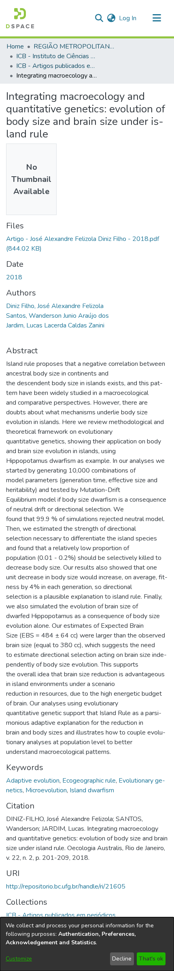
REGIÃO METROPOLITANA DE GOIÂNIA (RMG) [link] (74, 46)
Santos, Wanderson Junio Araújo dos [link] (57, 315)
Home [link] (15, 46)
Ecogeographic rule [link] (89, 780)
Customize (19, 959)
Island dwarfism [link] (92, 790)
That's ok (151, 959)
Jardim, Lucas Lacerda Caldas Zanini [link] (55, 325)
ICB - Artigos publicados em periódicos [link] (56, 65)
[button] (20, 18)
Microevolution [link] (46, 790)
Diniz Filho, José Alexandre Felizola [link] (55, 306)
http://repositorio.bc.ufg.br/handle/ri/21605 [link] (65, 886)
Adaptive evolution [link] (32, 780)
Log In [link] (128, 18)
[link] (61, 915)
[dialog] (87, 944)
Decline (122, 959)
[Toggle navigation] (156, 18)
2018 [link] (14, 277)
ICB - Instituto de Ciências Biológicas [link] (56, 56)
